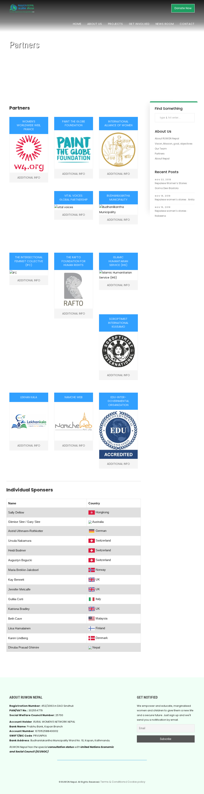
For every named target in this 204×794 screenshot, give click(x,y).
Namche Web (73, 397)
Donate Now (183, 8)
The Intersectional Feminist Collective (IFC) (29, 261)
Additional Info (28, 178)
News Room (165, 24)
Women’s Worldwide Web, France (29, 125)
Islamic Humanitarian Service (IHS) (118, 261)
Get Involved (139, 24)
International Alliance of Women (118, 123)
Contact (187, 24)
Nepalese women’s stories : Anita (174, 199)
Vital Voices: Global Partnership (73, 198)
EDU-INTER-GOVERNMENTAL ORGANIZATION (118, 401)
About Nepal (162, 158)
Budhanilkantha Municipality (118, 198)
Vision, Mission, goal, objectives (173, 143)
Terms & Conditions (113, 782)
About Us (94, 24)
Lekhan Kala (28, 397)
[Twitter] (98, 771)
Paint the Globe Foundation (73, 123)
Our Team (161, 148)
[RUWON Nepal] (106, 771)
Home (77, 24)
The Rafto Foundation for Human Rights (73, 261)
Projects (115, 24)
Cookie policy (136, 782)
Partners (160, 153)
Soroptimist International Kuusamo (118, 323)
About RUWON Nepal (167, 138)
